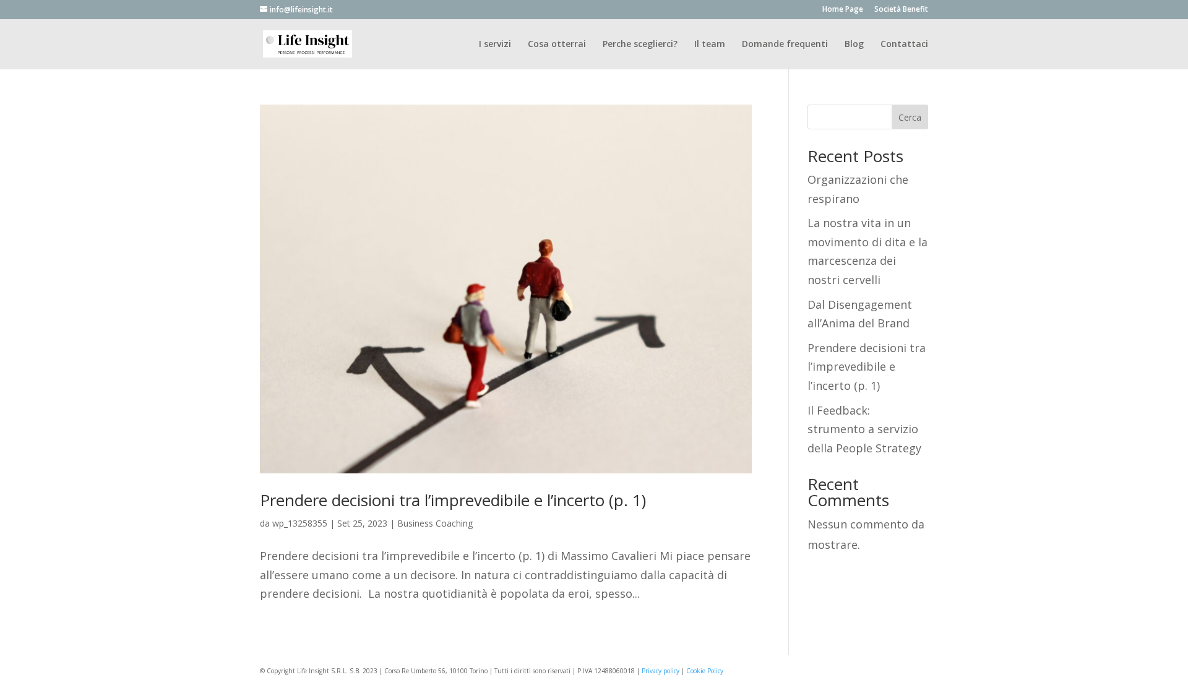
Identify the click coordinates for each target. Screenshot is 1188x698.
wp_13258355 (299, 523)
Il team (709, 45)
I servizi (495, 45)
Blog (854, 45)
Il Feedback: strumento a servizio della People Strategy (864, 429)
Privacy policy (660, 670)
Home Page (842, 10)
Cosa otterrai (557, 45)
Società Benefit (901, 10)
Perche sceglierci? (640, 45)
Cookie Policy (704, 670)
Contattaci (904, 45)
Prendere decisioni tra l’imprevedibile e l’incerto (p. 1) (453, 500)
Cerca (909, 117)
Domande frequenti (785, 45)
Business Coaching (435, 523)
